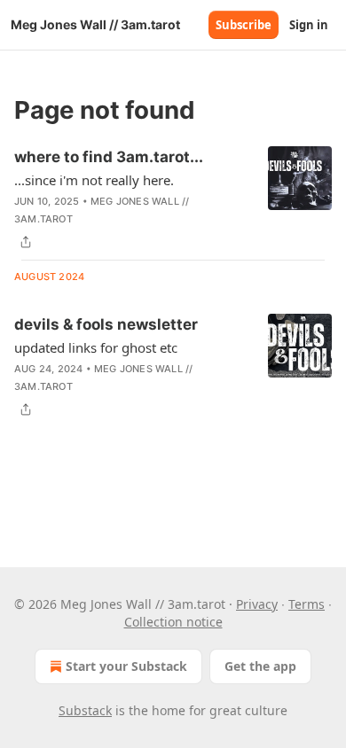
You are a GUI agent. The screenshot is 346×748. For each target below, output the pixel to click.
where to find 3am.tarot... (108, 157)
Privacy (257, 604)
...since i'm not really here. (94, 180)
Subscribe (243, 25)
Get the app (260, 666)
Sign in (308, 25)
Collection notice (173, 621)
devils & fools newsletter (106, 324)
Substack (85, 710)
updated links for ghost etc (95, 347)
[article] (173, 199)
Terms (306, 604)
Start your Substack (126, 666)
